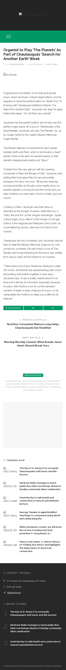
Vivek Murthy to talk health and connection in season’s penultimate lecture (39, 500)
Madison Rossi (16, 64)
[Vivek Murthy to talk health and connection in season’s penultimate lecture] (10, 499)
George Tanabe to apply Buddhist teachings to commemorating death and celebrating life (39, 515)
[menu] (8, 37)
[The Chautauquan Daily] (33, 14)
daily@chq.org (14, 592)
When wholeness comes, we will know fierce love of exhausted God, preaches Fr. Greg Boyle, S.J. (40, 530)
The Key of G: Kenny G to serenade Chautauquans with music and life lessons (38, 471)
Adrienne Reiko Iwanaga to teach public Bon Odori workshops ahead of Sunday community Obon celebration (40, 486)
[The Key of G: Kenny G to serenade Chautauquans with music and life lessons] (10, 470)
